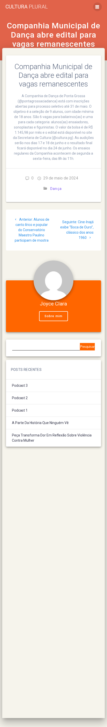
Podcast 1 (20, 410)
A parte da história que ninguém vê (40, 423)
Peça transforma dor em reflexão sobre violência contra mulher (52, 437)
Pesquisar (87, 346)
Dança (56, 189)
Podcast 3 (20, 385)
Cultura (26, 6)
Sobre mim (53, 316)
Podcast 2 (20, 398)
